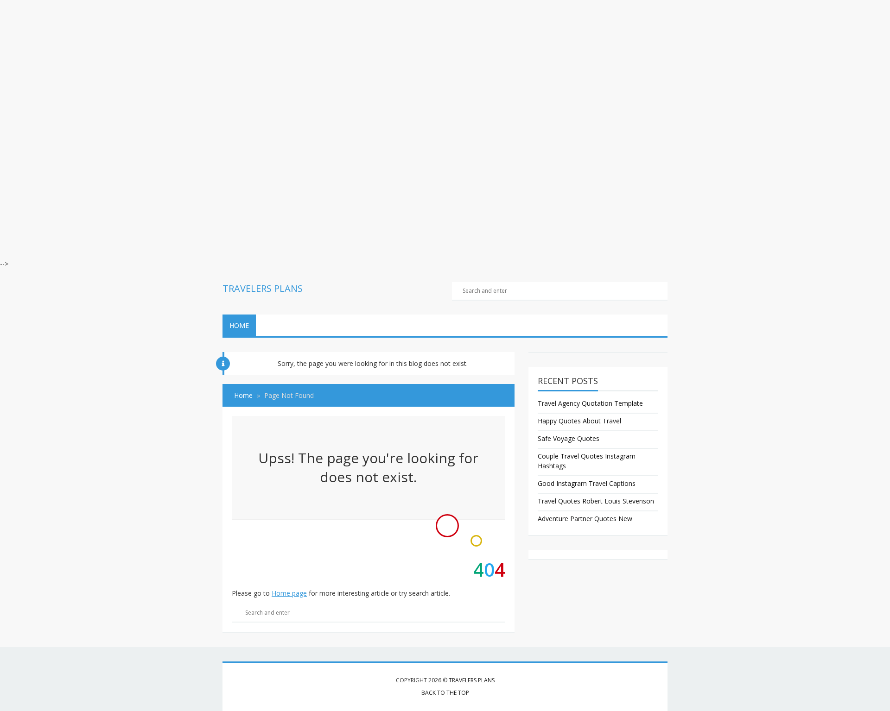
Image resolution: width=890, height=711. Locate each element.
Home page (289, 593)
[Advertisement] (278, 65)
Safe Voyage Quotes (568, 438)
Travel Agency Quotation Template (590, 403)
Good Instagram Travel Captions (587, 483)
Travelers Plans (472, 680)
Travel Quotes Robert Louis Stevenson (596, 501)
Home (239, 325)
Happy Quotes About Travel (579, 420)
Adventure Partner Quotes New (585, 518)
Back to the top (445, 693)
